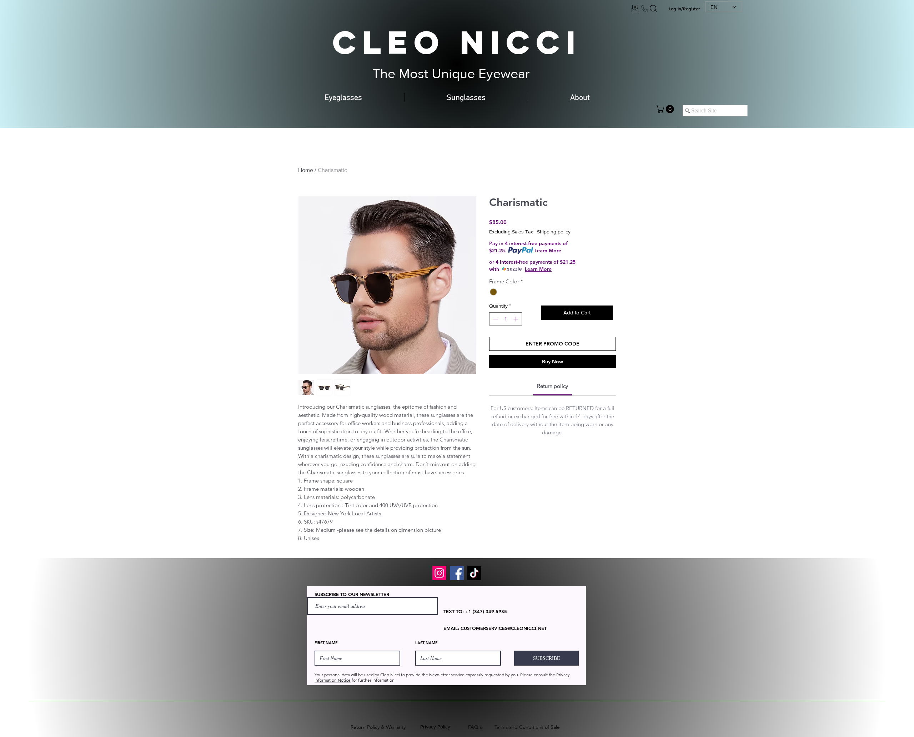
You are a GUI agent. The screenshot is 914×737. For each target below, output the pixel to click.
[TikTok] (474, 573)
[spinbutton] (505, 319)
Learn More (547, 250)
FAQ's (475, 727)
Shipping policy (554, 231)
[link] (552, 386)
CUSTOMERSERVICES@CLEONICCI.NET (504, 628)
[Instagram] (439, 573)
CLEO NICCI (457, 42)
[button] (666, 109)
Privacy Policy (435, 727)
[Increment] (516, 319)
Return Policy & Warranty (378, 727)
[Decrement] (494, 319)
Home (305, 170)
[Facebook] (457, 573)
